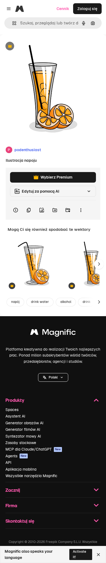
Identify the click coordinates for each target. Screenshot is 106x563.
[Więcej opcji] (80, 210)
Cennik (63, 8)
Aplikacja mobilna (20, 469)
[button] (53, 377)
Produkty (14, 400)
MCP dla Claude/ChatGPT (33, 449)
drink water (40, 302)
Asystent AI (15, 416)
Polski (53, 377)
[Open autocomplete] (12, 23)
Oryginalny (37, 46)
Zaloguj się (87, 8)
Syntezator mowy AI (23, 436)
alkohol (65, 302)
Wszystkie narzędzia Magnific (31, 475)
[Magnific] (53, 333)
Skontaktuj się (19, 521)
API (8, 462)
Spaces (11, 409)
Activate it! (79, 554)
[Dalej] (99, 264)
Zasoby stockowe (20, 442)
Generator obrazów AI (24, 422)
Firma (11, 505)
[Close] (98, 554)
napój (15, 302)
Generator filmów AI (22, 429)
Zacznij (12, 490)
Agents (16, 456)
